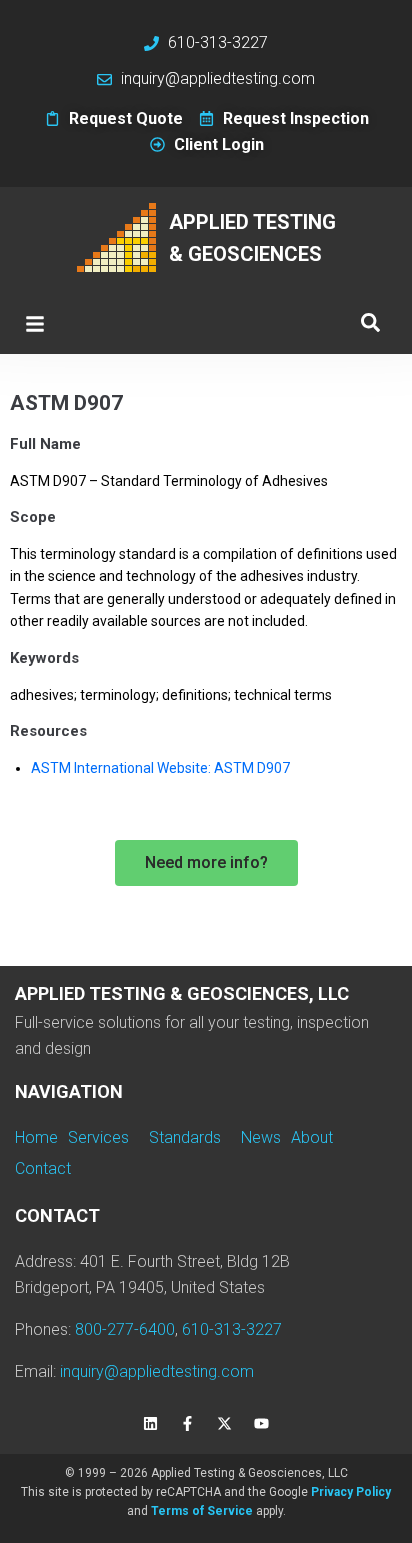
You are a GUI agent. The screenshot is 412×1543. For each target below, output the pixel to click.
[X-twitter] (225, 1424)
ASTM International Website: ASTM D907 (160, 768)
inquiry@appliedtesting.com (157, 1371)
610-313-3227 (232, 1329)
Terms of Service (202, 1511)
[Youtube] (262, 1424)
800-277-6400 (125, 1329)
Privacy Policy (351, 1492)
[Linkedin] (151, 1424)
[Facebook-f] (188, 1424)
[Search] (370, 323)
